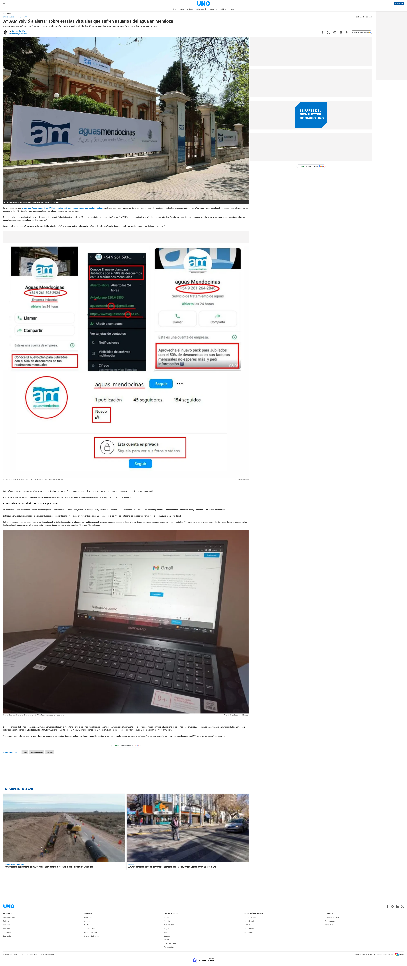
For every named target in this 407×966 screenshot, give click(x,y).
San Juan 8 (249, 932)
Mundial (167, 921)
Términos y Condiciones (29, 954)
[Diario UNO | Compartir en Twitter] (328, 32)
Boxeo (166, 940)
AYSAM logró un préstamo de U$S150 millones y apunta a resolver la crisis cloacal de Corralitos (49, 867)
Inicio (174, 9)
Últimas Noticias (9, 917)
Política (181, 9)
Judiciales (7, 932)
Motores (87, 921)
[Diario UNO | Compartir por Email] (334, 32)
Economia (213, 9)
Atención (131, 864)
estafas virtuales (37, 752)
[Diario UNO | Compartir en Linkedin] (347, 32)
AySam (25, 752)
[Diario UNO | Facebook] (387, 906)
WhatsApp (50, 752)
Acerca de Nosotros (332, 917)
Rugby (166, 929)
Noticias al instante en (308, 166)
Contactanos (330, 921)
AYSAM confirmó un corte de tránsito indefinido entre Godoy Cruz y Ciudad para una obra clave (172, 867)
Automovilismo (169, 925)
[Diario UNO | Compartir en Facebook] (322, 32)
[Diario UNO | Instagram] (392, 906)
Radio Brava (249, 929)
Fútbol (166, 917)
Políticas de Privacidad (10, 954)
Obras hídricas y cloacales (14, 864)
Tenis (166, 932)
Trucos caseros (89, 929)
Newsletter (329, 925)
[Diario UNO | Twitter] (402, 906)
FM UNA (248, 925)
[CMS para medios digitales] (203, 960)
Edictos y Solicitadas (91, 936)
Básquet (167, 936)
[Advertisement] (125, 237)
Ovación (232, 9)
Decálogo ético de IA (47, 954)
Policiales (223, 9)
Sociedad (190, 9)
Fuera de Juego (170, 943)
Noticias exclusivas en (123, 745)
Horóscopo (88, 917)
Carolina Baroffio (18, 31)
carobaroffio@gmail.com (18, 34)
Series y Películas (201, 9)
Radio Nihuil (249, 921)
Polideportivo (169, 947)
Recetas (87, 925)
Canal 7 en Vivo (250, 917)
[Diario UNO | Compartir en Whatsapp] (341, 32)
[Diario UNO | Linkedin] (397, 906)
